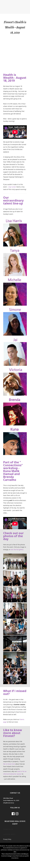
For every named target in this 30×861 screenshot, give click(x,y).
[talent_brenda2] (15, 411)
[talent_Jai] (15, 351)
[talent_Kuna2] (15, 441)
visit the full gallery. (17, 549)
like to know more (9, 764)
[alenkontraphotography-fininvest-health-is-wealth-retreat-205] (15, 578)
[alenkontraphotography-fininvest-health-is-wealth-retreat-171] (15, 627)
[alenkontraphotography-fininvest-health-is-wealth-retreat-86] (15, 643)
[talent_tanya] (15, 262)
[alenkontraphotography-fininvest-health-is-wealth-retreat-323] (15, 660)
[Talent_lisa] (15, 232)
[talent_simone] (15, 321)
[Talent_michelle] (15, 291)
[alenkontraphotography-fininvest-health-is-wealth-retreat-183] (15, 594)
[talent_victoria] (15, 381)
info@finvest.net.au (8, 803)
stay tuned (12, 187)
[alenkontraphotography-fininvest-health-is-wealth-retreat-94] (15, 676)
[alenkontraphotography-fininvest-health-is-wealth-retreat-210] (15, 562)
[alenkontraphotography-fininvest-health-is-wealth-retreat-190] (15, 611)
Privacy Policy (7, 839)
